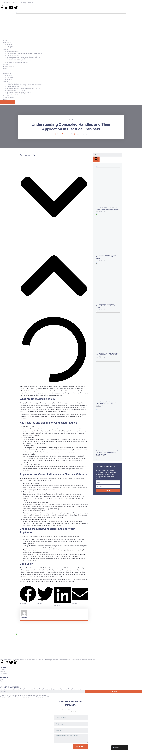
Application (6, 50)
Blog (71, 119)
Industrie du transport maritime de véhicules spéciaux (23, 57)
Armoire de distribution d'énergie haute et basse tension (24, 53)
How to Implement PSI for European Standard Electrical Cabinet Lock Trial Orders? (106, 305)
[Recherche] (96, 159)
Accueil (5, 40)
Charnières (10, 46)
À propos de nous (8, 66)
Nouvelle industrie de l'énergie (16, 59)
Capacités (6, 64)
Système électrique (12, 51)
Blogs (5, 68)
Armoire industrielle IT (13, 55)
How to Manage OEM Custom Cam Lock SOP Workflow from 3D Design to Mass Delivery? (107, 354)
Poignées (9, 48)
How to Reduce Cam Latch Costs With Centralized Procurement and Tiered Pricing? (106, 256)
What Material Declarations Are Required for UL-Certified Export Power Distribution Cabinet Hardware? (107, 452)
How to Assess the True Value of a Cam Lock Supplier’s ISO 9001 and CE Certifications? (106, 403)
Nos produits (7, 42)
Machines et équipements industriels (18, 62)
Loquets (9, 44)
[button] (71, 70)
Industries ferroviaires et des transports (19, 61)
